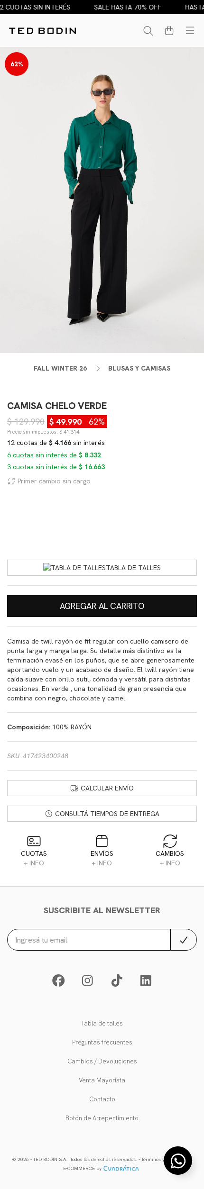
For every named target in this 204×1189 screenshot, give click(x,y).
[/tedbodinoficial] (58, 983)
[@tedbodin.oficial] (117, 983)
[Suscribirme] (183, 940)
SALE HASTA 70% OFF (123, 7)
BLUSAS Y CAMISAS (139, 368)
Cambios (170, 858)
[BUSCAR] (145, 32)
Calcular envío (106, 788)
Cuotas (34, 858)
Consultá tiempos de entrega (106, 813)
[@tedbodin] (87, 983)
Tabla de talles (133, 567)
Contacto (102, 1099)
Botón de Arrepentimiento (102, 1118)
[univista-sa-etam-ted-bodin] (146, 983)
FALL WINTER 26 (60, 368)
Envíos (102, 858)
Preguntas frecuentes (102, 1042)
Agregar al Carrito (102, 605)
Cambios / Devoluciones (102, 1061)
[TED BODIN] (42, 31)
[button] (166, 32)
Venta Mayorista (102, 1080)
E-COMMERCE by (82, 1168)
